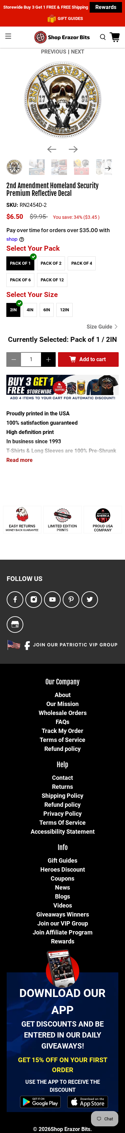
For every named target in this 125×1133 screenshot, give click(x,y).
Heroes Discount (62, 869)
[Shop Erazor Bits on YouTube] (52, 600)
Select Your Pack (33, 248)
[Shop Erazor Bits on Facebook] (15, 600)
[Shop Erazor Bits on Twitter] (89, 600)
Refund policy (62, 748)
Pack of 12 (52, 279)
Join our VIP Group (62, 923)
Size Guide (100, 327)
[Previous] (52, 149)
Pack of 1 (20, 263)
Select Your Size (32, 295)
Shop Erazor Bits (70, 1129)
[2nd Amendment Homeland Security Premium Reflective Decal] (62, 100)
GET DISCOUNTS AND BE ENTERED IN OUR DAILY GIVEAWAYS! (62, 1035)
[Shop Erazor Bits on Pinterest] (71, 600)
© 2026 (42, 1129)
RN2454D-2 (33, 205)
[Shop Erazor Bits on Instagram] (33, 600)
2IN (13, 309)
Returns (62, 786)
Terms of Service (62, 739)
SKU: (12, 205)
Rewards (105, 7)
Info (63, 847)
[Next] (73, 149)
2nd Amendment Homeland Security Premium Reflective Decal (52, 189)
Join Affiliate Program (63, 932)
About (63, 694)
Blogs (62, 896)
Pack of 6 (20, 279)
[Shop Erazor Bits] (62, 37)
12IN (64, 309)
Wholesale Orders (63, 712)
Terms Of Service (62, 822)
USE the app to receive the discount (62, 1086)
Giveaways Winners (62, 914)
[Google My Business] (15, 625)
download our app (62, 1001)
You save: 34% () (76, 217)
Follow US (24, 579)
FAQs (62, 721)
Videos (62, 905)
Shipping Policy (62, 795)
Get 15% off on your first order (62, 1065)
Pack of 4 (81, 263)
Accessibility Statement (63, 831)
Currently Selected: (62, 340)
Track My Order (62, 730)
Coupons (62, 878)
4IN (30, 309)
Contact (62, 777)
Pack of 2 (51, 263)
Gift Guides (62, 860)
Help (62, 765)
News (62, 887)
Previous (53, 52)
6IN (46, 309)
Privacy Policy (62, 813)
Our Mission (62, 703)
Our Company (62, 682)
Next (77, 52)
